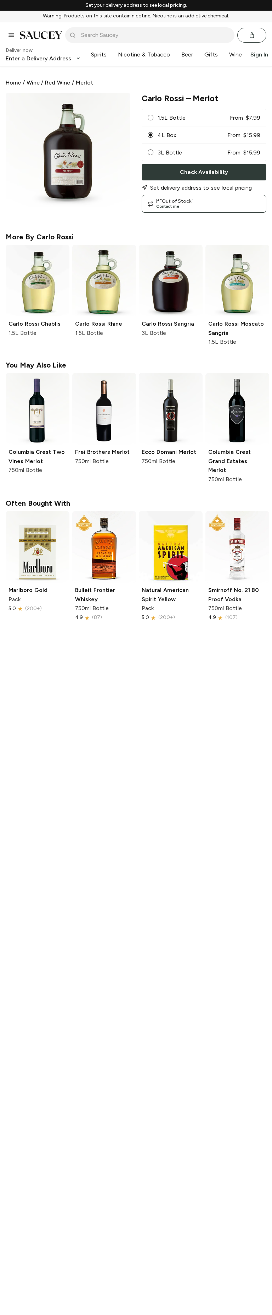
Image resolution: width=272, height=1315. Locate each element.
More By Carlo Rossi (39, 237)
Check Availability (204, 172)
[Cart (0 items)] (251, 35)
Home (13, 82)
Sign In (259, 54)
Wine (33, 82)
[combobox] (154, 35)
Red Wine (57, 82)
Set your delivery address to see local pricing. (136, 5)
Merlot (84, 82)
